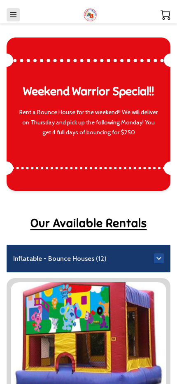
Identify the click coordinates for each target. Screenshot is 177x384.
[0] (165, 15)
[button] (88, 258)
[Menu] (13, 14)
